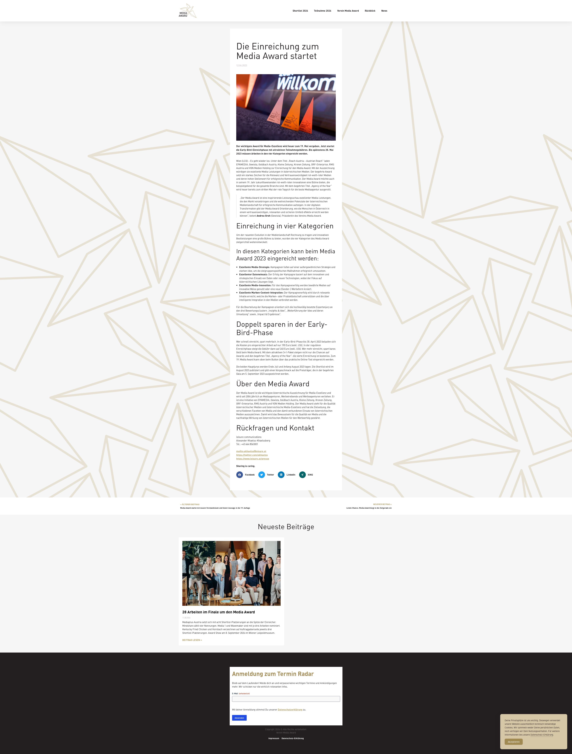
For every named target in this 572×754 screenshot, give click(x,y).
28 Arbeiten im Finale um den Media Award (218, 611)
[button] (246, 474)
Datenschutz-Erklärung (293, 738)
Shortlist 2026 (300, 10)
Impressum (273, 738)
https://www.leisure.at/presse (252, 458)
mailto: (251, 451)
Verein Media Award (348, 10)
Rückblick (370, 10)
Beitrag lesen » (192, 640)
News (384, 10)
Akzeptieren (514, 741)
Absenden (239, 717)
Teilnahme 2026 (322, 10)
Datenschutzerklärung (290, 709)
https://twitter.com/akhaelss (252, 455)
